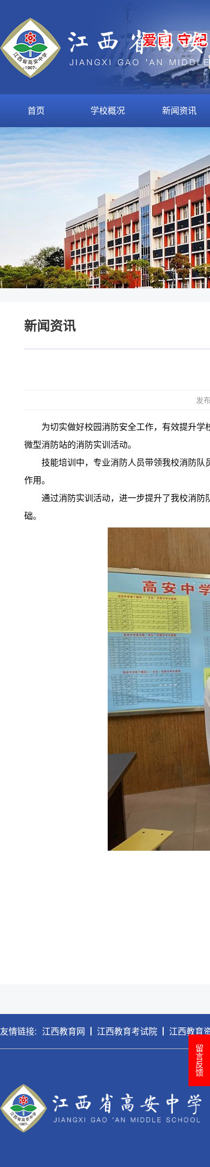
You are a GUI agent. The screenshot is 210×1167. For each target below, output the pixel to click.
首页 (36, 110)
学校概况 (107, 110)
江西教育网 (63, 1031)
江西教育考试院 (127, 1031)
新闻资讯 (179, 110)
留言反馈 (199, 1060)
